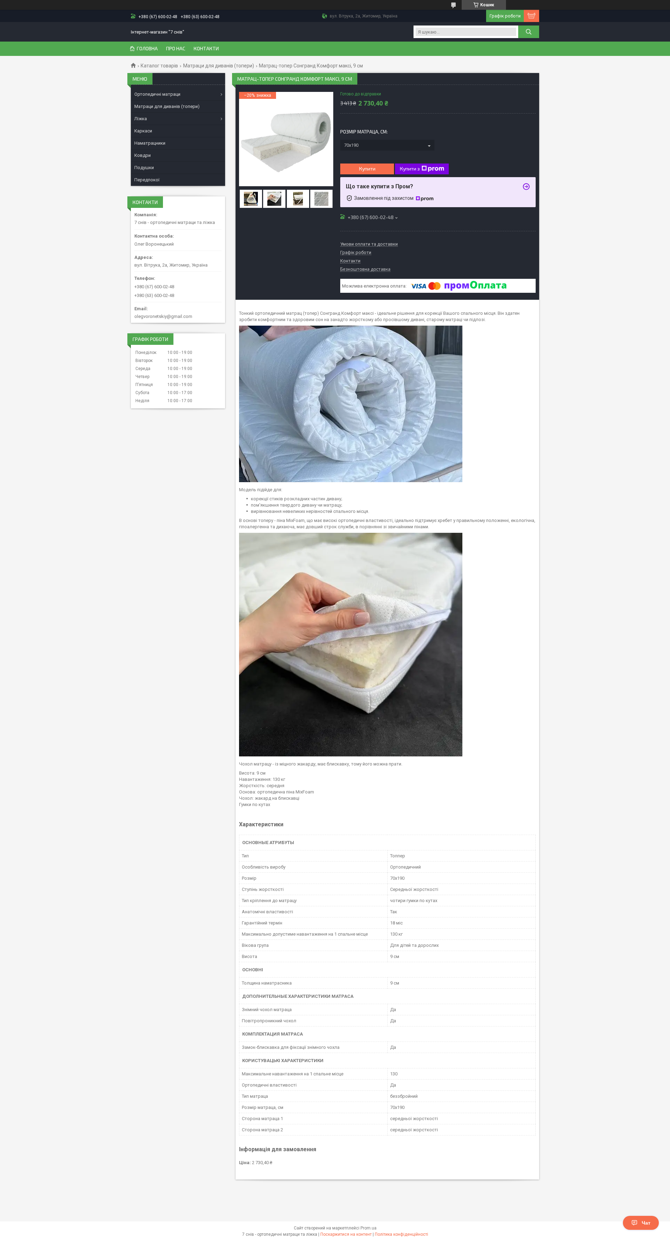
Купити (367, 169)
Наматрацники (149, 143)
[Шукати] (528, 32)
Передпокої (146, 179)
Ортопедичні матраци (157, 94)
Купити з (410, 169)
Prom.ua (368, 1228)
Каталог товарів (159, 65)
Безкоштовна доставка (365, 269)
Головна (147, 48)
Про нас (175, 48)
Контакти (206, 48)
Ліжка (140, 118)
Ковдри (142, 155)
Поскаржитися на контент (346, 1234)
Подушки (144, 167)
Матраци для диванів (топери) (218, 65)
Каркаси (143, 130)
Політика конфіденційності (401, 1234)
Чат (646, 1223)
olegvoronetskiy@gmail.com (163, 316)
